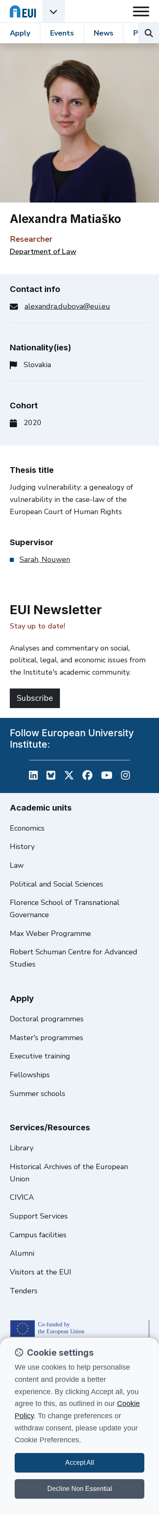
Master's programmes (46, 1038)
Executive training (40, 1056)
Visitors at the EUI (40, 1272)
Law (17, 865)
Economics (27, 828)
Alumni (22, 1253)
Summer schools (37, 1093)
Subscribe (35, 698)
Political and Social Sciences (56, 884)
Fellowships (30, 1075)
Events (62, 33)
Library (21, 1148)
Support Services (39, 1216)
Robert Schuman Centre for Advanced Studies (73, 958)
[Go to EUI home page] (23, 11)
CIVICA (22, 1197)
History (22, 846)
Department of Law (43, 251)
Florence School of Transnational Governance (64, 909)
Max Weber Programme (50, 933)
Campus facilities (38, 1235)
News (103, 33)
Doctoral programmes (47, 1019)
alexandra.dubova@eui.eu (67, 306)
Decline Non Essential (79, 1488)
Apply (20, 33)
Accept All (79, 1462)
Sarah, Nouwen (45, 559)
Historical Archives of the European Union (69, 1173)
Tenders (24, 1291)
